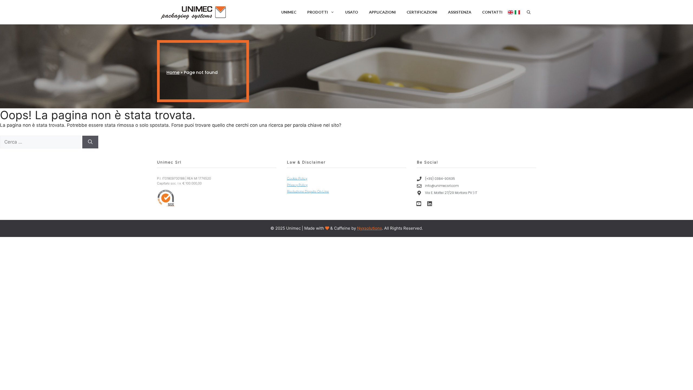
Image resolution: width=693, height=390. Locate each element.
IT (518, 12)
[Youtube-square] (418, 203)
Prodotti (317, 12)
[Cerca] (90, 142)
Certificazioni (422, 12)
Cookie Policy (297, 178)
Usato (351, 12)
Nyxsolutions (369, 228)
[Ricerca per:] (41, 142)
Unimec (288, 12)
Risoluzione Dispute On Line (308, 191)
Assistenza (459, 12)
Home (172, 72)
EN (511, 12)
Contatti (492, 12)
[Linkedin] (429, 203)
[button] (528, 12)
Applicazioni (382, 12)
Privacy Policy (297, 185)
